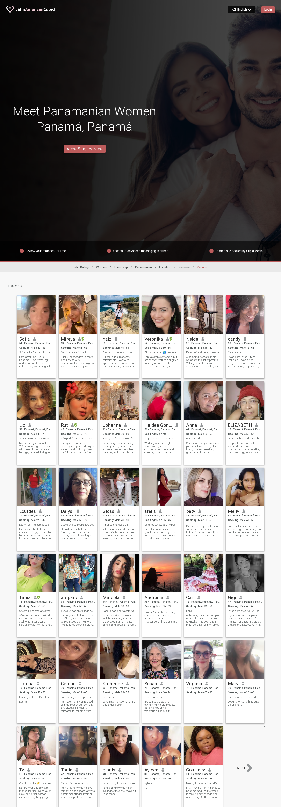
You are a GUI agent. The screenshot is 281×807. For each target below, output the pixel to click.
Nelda (192, 339)
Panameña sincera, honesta (202, 352)
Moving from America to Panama (203, 783)
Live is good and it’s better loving (36, 697)
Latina (23, 701)
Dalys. (67, 511)
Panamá (184, 267)
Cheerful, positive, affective (34, 610)
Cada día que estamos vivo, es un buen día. (78, 783)
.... (145, 787)
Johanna (112, 425)
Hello (189, 610)
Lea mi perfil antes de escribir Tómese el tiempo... (36, 524)
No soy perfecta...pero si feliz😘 (120, 438)
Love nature (109, 697)
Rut (64, 425)
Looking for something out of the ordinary (244, 703)
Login (268, 10)
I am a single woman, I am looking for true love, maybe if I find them (119, 790)
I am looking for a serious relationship (120, 783)
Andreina (153, 597)
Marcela (111, 597)
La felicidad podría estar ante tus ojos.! (120, 610)
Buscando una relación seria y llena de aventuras (120, 352)
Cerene (68, 683)
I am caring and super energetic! (78, 697)
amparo (69, 597)
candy (234, 339)
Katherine (113, 683)
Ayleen (151, 769)
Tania (25, 597)
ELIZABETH (240, 425)
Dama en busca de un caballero (245, 438)
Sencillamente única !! (73, 352)
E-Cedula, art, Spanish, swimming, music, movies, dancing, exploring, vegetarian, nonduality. (159, 706)
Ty (21, 769)
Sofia (24, 339)
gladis (109, 769)
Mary (233, 683)
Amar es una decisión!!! (116, 524)
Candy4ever (235, 352)
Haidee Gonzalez (158, 425)
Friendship (121, 267)
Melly (233, 511)
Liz (22, 425)
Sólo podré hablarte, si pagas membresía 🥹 (78, 438)
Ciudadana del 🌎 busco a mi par (161, 352)
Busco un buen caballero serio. (78, 524)
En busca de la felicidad (242, 697)
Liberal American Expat (158, 697)
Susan (150, 683)
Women (101, 267)
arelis (150, 511)
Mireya (68, 339)
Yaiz (107, 339)
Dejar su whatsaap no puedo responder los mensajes (161, 524)
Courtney (195, 769)
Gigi (232, 597)
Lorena (26, 683)
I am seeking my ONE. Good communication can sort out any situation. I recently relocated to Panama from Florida (77, 706)
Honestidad (193, 438)
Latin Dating (81, 267)
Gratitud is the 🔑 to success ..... (36, 783)
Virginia (194, 683)
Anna (191, 425)
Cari (190, 597)
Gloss (108, 511)
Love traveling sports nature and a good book (119, 703)
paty (190, 511)
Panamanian (143, 267)
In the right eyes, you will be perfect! (245, 610)
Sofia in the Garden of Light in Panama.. (36, 352)
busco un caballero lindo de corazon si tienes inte (78, 610)
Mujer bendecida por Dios (159, 438)
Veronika (153, 339)
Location (165, 267)
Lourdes (27, 511)
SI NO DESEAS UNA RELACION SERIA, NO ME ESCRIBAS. (36, 438)
